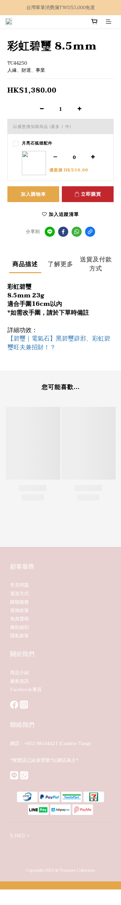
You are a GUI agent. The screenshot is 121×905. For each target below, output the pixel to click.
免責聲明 (19, 619)
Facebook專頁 (26, 689)
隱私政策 (19, 636)
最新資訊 (19, 681)
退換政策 (19, 610)
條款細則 (19, 627)
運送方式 (19, 593)
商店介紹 (19, 673)
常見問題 (19, 585)
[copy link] (90, 232)
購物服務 (19, 602)
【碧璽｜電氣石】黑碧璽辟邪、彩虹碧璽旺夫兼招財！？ (58, 343)
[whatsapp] (77, 232)
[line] (50, 232)
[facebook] (63, 232)
